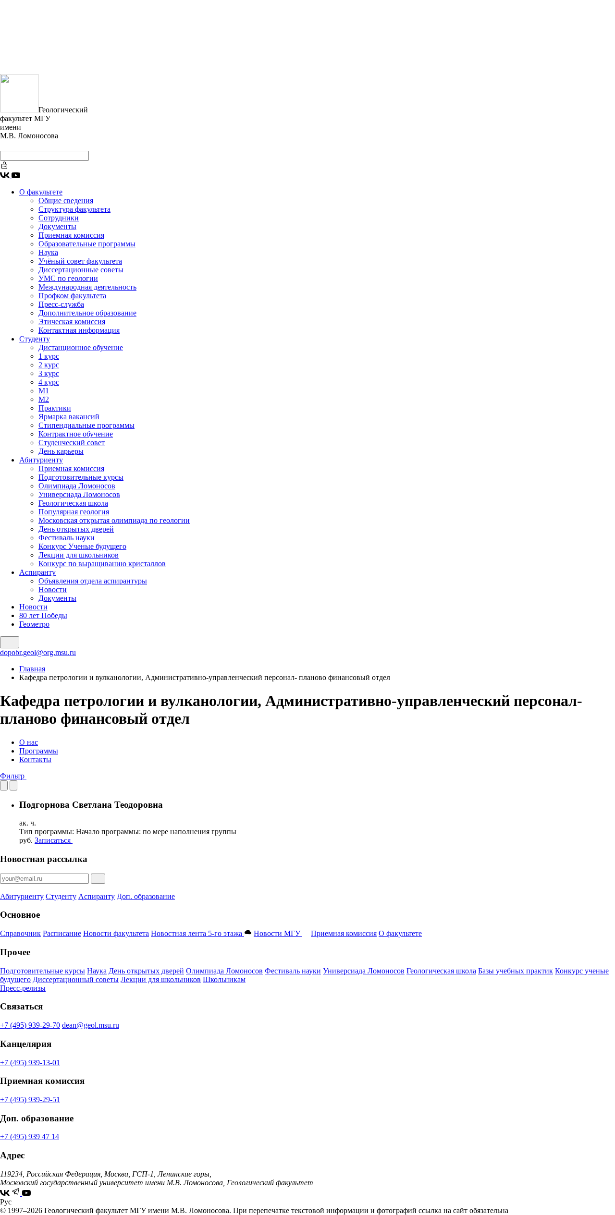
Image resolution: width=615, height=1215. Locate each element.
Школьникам (224, 979)
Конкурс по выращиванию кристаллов (102, 563)
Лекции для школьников (78, 555)
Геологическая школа (73, 503)
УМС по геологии (68, 278)
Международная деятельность (87, 287)
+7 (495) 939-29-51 (30, 1099)
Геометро (34, 624)
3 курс (48, 373)
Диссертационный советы (76, 979)
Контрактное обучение (75, 434)
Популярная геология (73, 512)
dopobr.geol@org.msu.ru (38, 652)
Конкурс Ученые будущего (82, 546)
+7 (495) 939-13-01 (30, 1062)
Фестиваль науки (66, 538)
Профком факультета (72, 296)
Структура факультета (74, 209)
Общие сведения (65, 200)
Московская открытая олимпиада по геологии (114, 520)
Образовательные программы (86, 244)
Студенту (34, 339)
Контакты (35, 759)
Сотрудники (58, 218)
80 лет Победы (43, 615)
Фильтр (13, 776)
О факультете (40, 192)
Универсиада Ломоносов (79, 494)
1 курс (48, 356)
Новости (52, 589)
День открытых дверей (76, 529)
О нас (28, 742)
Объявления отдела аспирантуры (92, 581)
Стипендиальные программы (86, 425)
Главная (32, 669)
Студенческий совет (71, 442)
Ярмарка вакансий (68, 417)
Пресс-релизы (23, 988)
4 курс (48, 382)
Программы (38, 751)
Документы (57, 226)
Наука (48, 252)
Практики (54, 408)
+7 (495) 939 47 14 (29, 1136)
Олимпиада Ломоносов (76, 486)
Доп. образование (146, 896)
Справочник (20, 933)
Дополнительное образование (87, 313)
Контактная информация (79, 330)
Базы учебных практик (515, 971)
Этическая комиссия (71, 321)
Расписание (62, 933)
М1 (43, 391)
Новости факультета (116, 933)
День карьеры (61, 451)
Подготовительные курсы (80, 477)
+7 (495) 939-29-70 (30, 1025)
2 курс (48, 365)
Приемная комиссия (71, 235)
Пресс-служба (61, 304)
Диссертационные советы (80, 270)
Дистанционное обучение (80, 347)
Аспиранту (37, 572)
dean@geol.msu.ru (90, 1025)
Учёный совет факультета (80, 261)
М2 (43, 399)
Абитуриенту (41, 460)
